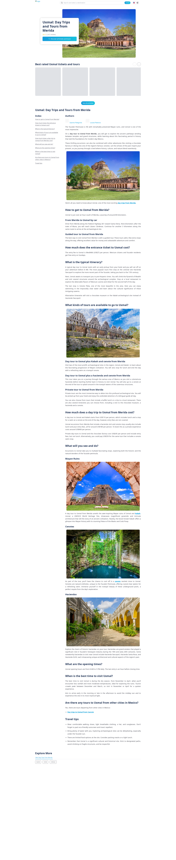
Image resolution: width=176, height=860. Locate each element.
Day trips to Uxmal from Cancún (80, 712)
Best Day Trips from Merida (44, 757)
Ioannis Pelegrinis (76, 123)
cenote (118, 581)
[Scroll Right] (139, 64)
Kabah (137, 513)
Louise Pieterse (95, 123)
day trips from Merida (127, 203)
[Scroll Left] (134, 64)
